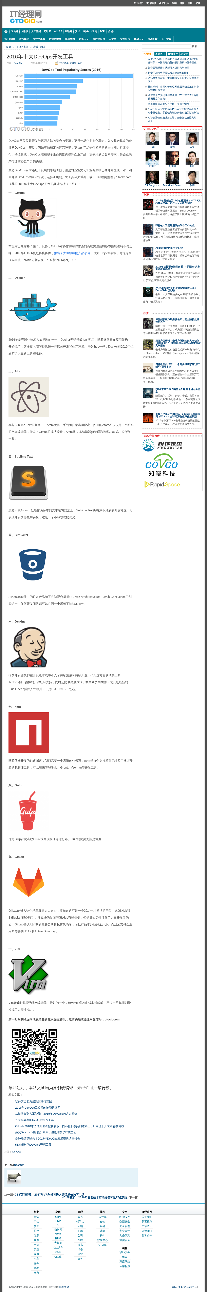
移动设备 (124, 1252)
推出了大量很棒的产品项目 (72, 253)
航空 (36, 1249)
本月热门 (160, 53)
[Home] (6, 32)
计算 (102, 1230)
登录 (197, 3)
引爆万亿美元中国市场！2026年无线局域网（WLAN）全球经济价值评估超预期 (177, 415)
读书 (80, 1244)
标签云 (184, 53)
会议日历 (164, 3)
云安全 (112, 39)
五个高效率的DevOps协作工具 (34, 1120)
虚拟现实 (24, 39)
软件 (102, 1235)
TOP (145, 194)
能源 (36, 1235)
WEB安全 (124, 1216)
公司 (80, 1235)
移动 (58, 1252)
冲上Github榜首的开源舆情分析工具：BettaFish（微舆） (176, 289)
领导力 (80, 1221)
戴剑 (172, 147)
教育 (36, 1226)
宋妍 (192, 147)
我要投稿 (147, 1221)
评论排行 (173, 53)
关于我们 (138, 3)
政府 (36, 1240)
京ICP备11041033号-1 (184, 1287)
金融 (36, 1268)
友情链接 (151, 3)
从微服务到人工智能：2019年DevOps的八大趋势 (46, 1113)
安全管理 (124, 1226)
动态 (43, 47)
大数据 (58, 1242)
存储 (102, 1221)
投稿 (174, 3)
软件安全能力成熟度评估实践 (33, 1101)
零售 (36, 1221)
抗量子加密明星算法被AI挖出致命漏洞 (168, 72)
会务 (80, 1258)
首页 (8, 47)
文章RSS (147, 1226)
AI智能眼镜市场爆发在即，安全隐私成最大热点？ (177, 320)
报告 (145, 313)
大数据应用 (99, 39)
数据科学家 (55, 39)
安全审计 (124, 1230)
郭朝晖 (152, 166)
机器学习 (70, 39)
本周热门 (148, 53)
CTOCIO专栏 (150, 128)
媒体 (36, 1254)
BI (58, 1225)
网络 (102, 1226)
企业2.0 (58, 1247)
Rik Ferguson (152, 185)
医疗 (36, 1230)
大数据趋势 (39, 39)
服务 (36, 1263)
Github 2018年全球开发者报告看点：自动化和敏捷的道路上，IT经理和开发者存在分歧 (69, 1126)
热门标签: (9, 39)
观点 (80, 1216)
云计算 (34, 47)
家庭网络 (124, 1261)
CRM (58, 1216)
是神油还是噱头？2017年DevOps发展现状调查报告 (47, 1138)
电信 (36, 1244)
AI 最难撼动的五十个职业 (169, 247)
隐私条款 (147, 1235)
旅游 (36, 1272)
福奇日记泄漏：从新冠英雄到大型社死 (168, 67)
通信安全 (124, 1240)
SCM (58, 1234)
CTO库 (102, 1244)
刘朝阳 (172, 166)
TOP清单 (22, 47)
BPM (58, 1238)
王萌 (152, 147)
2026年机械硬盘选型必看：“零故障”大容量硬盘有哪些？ (177, 268)
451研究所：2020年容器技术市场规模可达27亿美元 (95, 1197)
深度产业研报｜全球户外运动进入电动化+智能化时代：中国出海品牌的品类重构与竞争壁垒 (178, 343)
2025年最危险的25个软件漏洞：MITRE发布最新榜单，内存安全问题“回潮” (178, 201)
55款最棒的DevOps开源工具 (33, 1144)
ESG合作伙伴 (151, 435)
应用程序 (124, 1266)
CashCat (18, 63)
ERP (58, 1221)
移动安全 (139, 39)
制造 (36, 1216)
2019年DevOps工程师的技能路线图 (37, 1107)
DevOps (16, 1151)
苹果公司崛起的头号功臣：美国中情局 (168, 104)
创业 (80, 1254)
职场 (80, 1230)
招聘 (80, 1240)
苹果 (124, 1256)
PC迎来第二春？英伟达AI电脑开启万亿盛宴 (177, 390)
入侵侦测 (124, 1235)
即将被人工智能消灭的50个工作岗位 (175, 225)
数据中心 (102, 1240)
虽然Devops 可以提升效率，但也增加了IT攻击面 (45, 1132)
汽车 (36, 1258)
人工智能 (166, 39)
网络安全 (84, 39)
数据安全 (124, 1221)
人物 (80, 1226)
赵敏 (192, 166)
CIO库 (58, 1256)
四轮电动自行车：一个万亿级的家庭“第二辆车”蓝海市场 (177, 365)
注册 (190, 3)
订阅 (182, 3)
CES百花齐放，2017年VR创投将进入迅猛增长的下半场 (49, 1194)
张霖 (192, 185)
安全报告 (125, 39)
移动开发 (152, 39)
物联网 (58, 1229)
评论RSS (147, 1230)
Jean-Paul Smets (172, 185)
